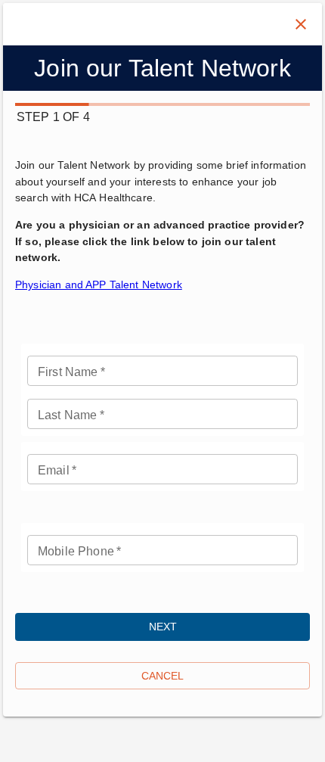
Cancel (162, 676)
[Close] (301, 24)
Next (163, 626)
